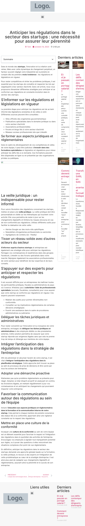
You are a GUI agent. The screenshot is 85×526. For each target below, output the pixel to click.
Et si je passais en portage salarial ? (62, 499)
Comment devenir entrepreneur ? (68, 175)
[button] (42, 17)
